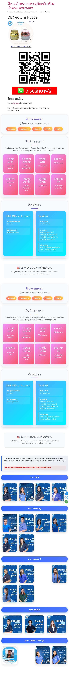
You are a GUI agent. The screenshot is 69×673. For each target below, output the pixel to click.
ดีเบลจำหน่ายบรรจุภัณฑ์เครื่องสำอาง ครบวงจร (31, 5)
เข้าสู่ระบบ (15, 103)
